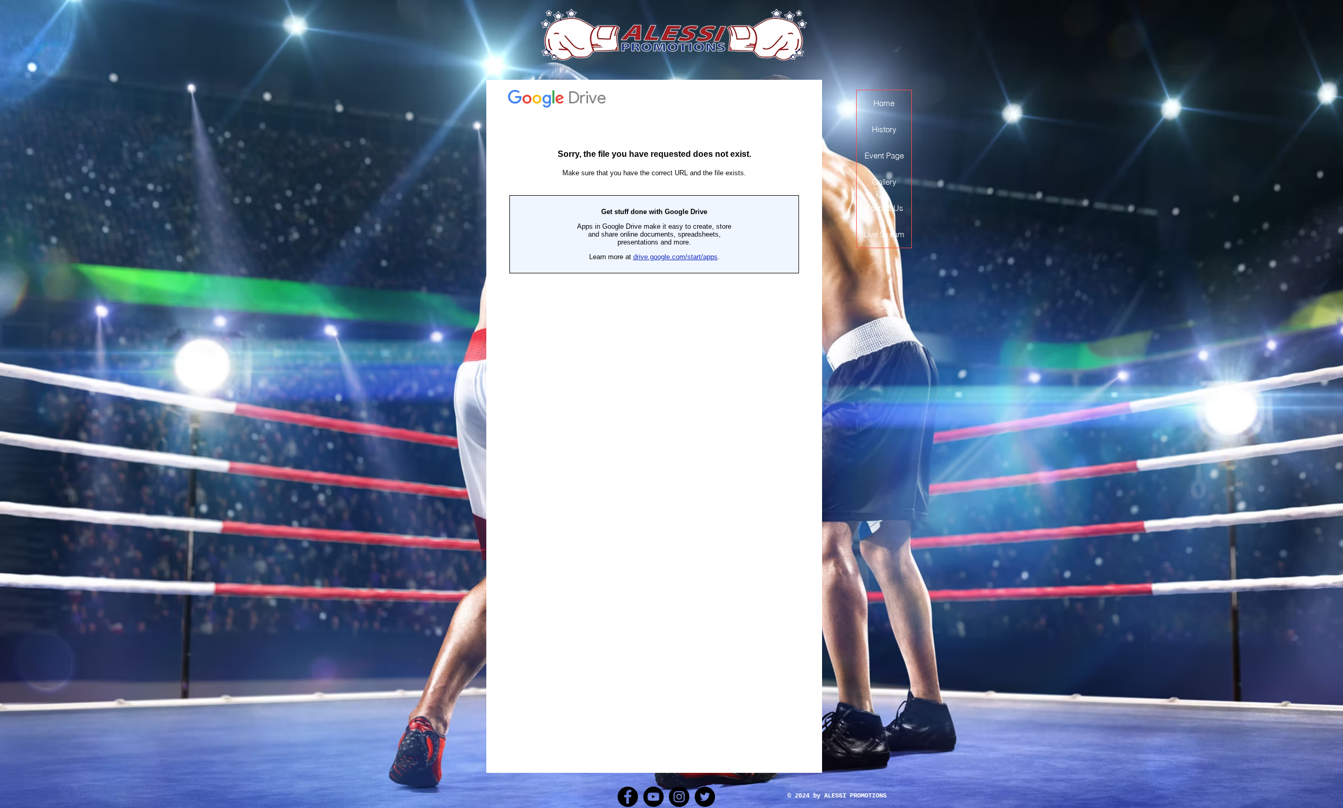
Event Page (884, 156)
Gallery (884, 182)
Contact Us (884, 208)
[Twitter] (705, 796)
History (884, 129)
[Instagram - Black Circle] (679, 796)
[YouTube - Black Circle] (653, 796)
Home (883, 103)
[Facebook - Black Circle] (627, 796)
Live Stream (884, 234)
